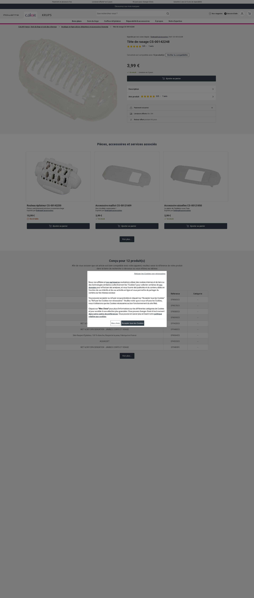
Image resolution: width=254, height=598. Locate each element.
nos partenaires (113, 282)
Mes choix (115, 323)
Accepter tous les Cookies (133, 323)
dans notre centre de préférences (103, 314)
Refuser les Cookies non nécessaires (149, 274)
